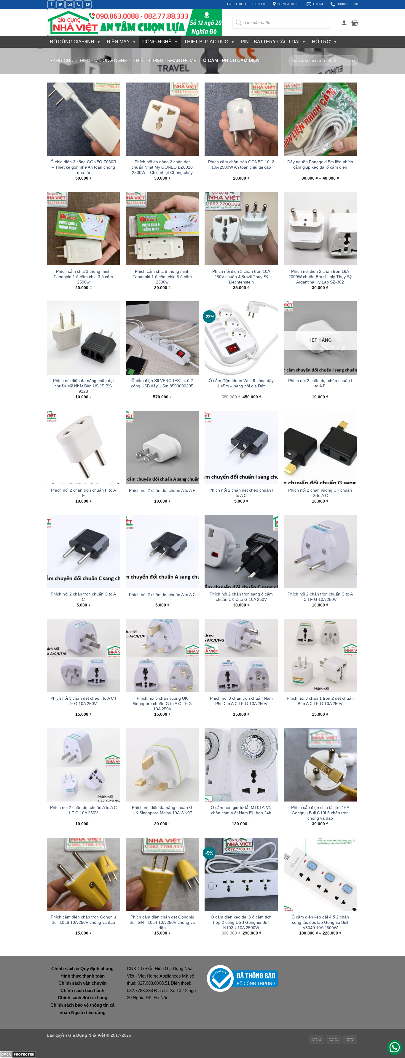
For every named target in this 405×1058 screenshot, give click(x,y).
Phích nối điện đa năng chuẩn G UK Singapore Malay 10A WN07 (162, 810)
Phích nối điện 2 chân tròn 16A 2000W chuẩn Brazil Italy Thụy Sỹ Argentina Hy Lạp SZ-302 (320, 276)
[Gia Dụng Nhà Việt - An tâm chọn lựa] (135, 22)
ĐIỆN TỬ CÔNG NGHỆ (103, 60)
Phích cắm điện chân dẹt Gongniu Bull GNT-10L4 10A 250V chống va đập (162, 922)
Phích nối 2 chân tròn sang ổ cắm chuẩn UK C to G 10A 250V (241, 597)
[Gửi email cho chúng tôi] (69, 4)
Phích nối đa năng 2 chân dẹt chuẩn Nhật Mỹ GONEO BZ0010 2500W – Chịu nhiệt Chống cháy (162, 167)
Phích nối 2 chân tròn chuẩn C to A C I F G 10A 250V (320, 597)
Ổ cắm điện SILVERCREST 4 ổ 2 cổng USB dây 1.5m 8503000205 (162, 383)
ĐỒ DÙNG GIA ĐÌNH (72, 41)
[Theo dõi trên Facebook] (51, 4)
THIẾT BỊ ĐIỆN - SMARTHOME (165, 60)
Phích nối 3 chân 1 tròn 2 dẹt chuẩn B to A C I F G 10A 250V (320, 701)
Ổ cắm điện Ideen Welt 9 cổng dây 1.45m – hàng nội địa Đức (241, 383)
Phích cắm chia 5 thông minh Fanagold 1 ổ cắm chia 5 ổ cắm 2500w (162, 276)
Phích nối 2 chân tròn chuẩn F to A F (83, 493)
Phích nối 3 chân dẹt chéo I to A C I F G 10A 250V (83, 701)
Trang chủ (60, 60)
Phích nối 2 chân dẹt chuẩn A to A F (162, 490)
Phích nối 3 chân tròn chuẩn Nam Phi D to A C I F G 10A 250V (241, 701)
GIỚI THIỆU (236, 4)
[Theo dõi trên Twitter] (60, 4)
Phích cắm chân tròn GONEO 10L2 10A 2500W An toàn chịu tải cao (241, 164)
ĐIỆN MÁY (118, 41)
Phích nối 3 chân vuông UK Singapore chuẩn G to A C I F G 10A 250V (162, 703)
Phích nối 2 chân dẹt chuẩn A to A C (162, 594)
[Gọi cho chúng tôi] (78, 4)
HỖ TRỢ (321, 41)
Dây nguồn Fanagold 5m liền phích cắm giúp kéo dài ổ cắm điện (320, 164)
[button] (344, 22)
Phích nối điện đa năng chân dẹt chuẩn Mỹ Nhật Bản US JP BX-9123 (83, 386)
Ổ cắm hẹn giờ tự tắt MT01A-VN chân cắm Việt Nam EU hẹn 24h (241, 810)
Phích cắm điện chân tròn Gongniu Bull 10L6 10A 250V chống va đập (83, 920)
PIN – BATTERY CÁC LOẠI (270, 41)
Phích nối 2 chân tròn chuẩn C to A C (83, 597)
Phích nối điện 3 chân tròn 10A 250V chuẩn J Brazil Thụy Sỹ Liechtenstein (241, 276)
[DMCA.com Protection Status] (18, 1054)
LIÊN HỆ (259, 4)
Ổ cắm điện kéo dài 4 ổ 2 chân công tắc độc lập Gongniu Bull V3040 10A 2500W (320, 922)
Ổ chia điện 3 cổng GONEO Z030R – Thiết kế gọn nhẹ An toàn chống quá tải (83, 167)
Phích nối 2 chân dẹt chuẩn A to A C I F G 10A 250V (83, 810)
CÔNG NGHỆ (157, 41)
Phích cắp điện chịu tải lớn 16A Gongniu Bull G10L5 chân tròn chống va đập (320, 813)
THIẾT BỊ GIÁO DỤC (206, 41)
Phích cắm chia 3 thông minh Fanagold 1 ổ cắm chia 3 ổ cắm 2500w (83, 276)
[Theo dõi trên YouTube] (88, 4)
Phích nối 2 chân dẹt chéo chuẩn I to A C (241, 493)
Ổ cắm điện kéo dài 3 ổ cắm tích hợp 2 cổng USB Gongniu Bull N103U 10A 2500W (241, 922)
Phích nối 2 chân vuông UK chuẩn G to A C (320, 493)
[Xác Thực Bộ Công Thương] (242, 978)
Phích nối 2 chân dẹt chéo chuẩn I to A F (320, 383)
